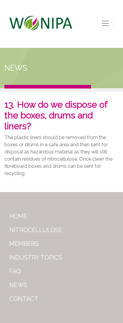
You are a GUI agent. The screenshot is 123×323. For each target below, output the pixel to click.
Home (18, 216)
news (18, 285)
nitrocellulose (35, 230)
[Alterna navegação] (105, 23)
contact (24, 298)
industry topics (35, 257)
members (24, 243)
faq (15, 271)
